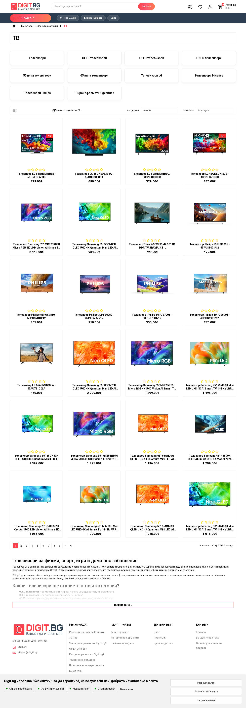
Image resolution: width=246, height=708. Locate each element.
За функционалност (52, 688)
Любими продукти (122, 643)
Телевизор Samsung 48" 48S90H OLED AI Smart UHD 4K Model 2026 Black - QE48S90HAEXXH (209, 459)
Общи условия (78, 648)
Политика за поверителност (86, 665)
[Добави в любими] (36, 161)
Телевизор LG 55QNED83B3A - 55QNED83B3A (94, 175)
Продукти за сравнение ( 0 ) (68, 110)
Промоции (69, 18)
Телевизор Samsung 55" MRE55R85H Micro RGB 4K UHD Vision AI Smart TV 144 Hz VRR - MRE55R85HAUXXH (94, 459)
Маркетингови (81, 688)
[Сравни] (190, 6)
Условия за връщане (82, 659)
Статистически (106, 688)
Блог (113, 18)
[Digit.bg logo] (38, 631)
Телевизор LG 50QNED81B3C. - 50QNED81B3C (152, 175)
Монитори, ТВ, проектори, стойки (39, 26)
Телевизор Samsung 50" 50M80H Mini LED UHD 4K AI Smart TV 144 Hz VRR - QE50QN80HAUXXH (210, 529)
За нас (73, 637)
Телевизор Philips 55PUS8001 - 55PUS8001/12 (210, 246)
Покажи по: (189, 110)
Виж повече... (123, 604)
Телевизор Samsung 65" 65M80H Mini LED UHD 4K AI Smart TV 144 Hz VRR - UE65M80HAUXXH (94, 529)
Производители (163, 643)
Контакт (201, 632)
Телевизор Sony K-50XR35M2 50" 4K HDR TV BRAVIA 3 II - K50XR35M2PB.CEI (152, 248)
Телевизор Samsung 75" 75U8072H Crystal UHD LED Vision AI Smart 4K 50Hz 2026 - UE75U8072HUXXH (36, 529)
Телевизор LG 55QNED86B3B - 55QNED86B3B (36, 175)
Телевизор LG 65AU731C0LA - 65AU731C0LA (36, 387)
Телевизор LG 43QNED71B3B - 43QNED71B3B (209, 175)
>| (71, 545)
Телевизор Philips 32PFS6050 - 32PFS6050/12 (94, 316)
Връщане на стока (207, 637)
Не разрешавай (206, 700)
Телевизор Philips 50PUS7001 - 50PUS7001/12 (152, 316)
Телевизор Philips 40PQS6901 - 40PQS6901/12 (210, 316)
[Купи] (28, 161)
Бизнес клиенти (93, 18)
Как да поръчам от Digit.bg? (86, 654)
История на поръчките (125, 637)
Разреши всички (206, 682)
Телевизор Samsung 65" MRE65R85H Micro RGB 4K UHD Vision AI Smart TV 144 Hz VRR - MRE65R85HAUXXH (152, 389)
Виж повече (127, 689)
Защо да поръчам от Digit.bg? (87, 643)
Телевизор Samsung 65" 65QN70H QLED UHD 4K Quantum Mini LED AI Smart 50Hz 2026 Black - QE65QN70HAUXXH (152, 460)
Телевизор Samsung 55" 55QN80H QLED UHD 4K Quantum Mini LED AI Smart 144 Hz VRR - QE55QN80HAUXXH (94, 249)
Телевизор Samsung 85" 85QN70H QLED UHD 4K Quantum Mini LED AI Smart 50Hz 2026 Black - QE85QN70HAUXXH (94, 390)
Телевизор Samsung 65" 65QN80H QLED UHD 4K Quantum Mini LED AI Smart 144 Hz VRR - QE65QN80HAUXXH (36, 460)
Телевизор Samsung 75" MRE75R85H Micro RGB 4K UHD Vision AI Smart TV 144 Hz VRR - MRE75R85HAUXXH (36, 248)
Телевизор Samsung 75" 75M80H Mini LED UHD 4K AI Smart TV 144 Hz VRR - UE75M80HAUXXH (210, 389)
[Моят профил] (210, 6)
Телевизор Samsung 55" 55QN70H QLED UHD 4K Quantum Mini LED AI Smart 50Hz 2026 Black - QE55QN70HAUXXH (152, 531)
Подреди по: (133, 110)
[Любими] (200, 6)
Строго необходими (20, 688)
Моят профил (119, 632)
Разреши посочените (206, 691)
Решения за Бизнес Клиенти (87, 632)
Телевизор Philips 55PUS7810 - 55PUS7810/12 (36, 316)
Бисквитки (75, 671)
